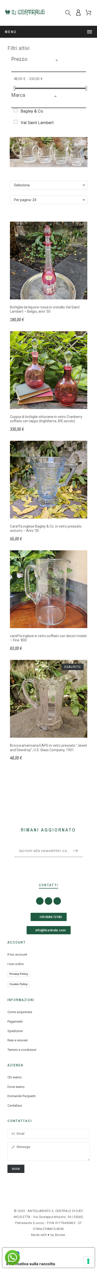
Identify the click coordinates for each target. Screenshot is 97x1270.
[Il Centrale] (25, 13)
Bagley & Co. (32, 111)
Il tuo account (17, 954)
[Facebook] (40, 901)
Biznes (60, 1235)
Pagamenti (15, 1021)
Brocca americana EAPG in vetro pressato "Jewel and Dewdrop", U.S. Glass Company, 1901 (48, 747)
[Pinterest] (57, 901)
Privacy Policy (18, 974)
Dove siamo (16, 1087)
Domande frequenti (21, 1096)
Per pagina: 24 (25, 200)
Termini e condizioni (22, 1050)
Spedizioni (15, 1031)
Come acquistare (19, 1012)
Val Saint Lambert (37, 122)
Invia (16, 1169)
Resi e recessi (17, 1040)
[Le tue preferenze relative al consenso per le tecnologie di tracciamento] (88, 1261)
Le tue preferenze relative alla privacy (53, 1253)
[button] (69, 61)
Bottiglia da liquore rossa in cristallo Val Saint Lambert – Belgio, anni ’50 (45, 309)
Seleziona (22, 185)
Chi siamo (14, 1077)
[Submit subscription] (75, 850)
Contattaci (14, 1105)
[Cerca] (68, 13)
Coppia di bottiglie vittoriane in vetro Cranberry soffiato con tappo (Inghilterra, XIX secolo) (46, 419)
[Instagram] (48, 901)
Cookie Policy (18, 984)
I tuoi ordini (15, 964)
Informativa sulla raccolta (30, 1263)
